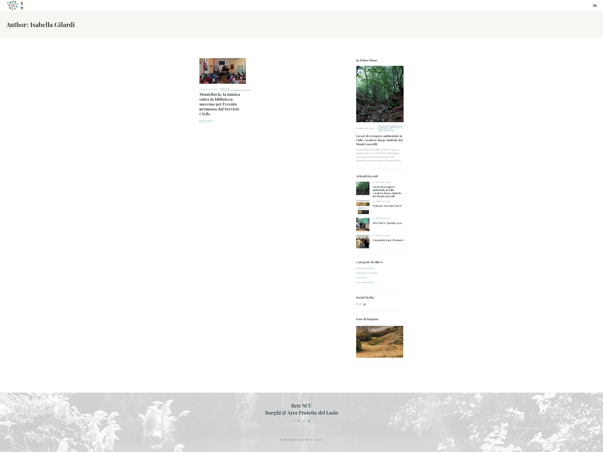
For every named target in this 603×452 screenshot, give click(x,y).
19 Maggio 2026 (365, 129)
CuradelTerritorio (390, 128)
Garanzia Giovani (367, 273)
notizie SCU (385, 129)
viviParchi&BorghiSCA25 (236, 90)
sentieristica (386, 131)
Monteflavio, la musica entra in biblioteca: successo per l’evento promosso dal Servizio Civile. (219, 104)
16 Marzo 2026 (381, 236)
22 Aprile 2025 (208, 89)
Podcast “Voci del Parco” (387, 205)
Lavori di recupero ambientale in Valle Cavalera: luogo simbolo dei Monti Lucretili (379, 140)
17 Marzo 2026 (381, 219)
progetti (362, 278)
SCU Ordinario (365, 283)
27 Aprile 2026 (382, 201)
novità (225, 89)
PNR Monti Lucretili (314, 439)
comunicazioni (365, 268)
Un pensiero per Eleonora (388, 240)
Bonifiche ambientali (391, 126)
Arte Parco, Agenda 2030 (387, 223)
